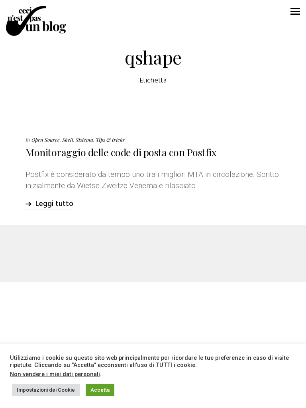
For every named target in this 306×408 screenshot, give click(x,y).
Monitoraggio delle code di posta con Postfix (121, 152)
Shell (67, 139)
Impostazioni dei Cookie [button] (46, 390)
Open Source (45, 139)
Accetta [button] (100, 390)
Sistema (84, 139)
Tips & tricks (110, 139)
